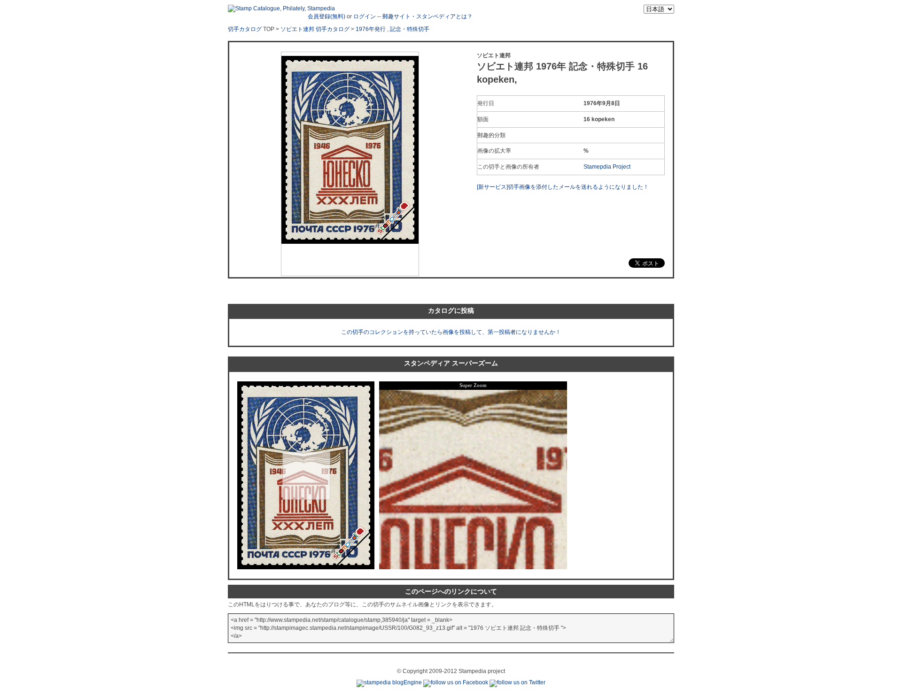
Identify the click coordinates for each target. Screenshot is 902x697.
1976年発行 (371, 29)
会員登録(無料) (326, 16)
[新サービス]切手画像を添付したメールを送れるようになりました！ (563, 187)
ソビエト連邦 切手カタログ (315, 29)
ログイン (364, 16)
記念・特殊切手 (409, 29)
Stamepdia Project (606, 166)
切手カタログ (245, 29)
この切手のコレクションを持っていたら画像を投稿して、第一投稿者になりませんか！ (451, 332)
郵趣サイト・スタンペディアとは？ (427, 16)
